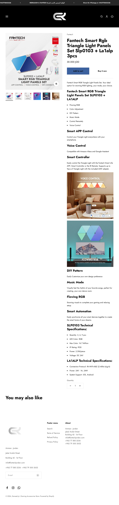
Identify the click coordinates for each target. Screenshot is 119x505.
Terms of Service (53, 433)
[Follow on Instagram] (13, 487)
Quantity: (70, 380)
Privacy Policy (52, 441)
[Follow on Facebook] (7, 487)
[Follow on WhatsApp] (19, 487)
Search (49, 428)
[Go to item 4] (37, 97)
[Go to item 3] (28, 97)
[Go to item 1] (9, 97)
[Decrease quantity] (70, 386)
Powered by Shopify (47, 496)
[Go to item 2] (18, 97)
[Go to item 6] (56, 97)
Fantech (70, 34)
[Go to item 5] (46, 97)
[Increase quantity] (80, 386)
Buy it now (102, 71)
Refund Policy (52, 437)
